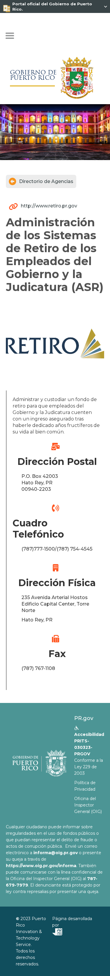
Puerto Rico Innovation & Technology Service (31, 931)
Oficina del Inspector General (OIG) (88, 805)
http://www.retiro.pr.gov (49, 206)
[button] (9, 36)
